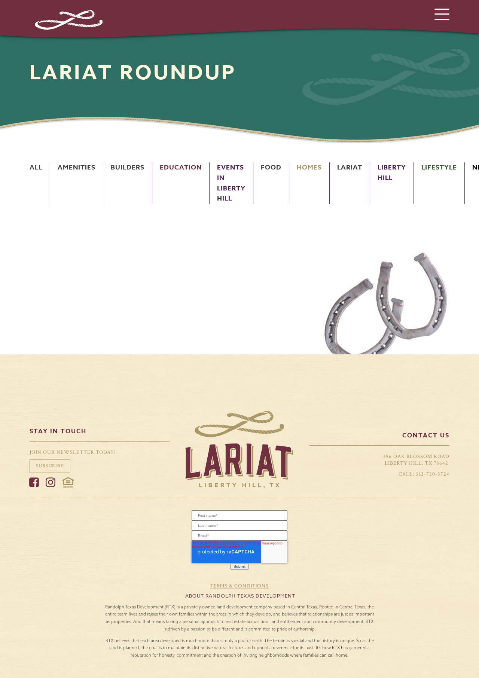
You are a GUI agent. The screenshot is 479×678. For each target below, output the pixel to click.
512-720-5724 (432, 473)
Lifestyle (439, 167)
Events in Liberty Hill (231, 183)
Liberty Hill (392, 173)
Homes (309, 167)
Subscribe (50, 466)
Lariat (349, 167)
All (36, 167)
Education (181, 167)
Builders (127, 167)
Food (271, 167)
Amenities (76, 167)
